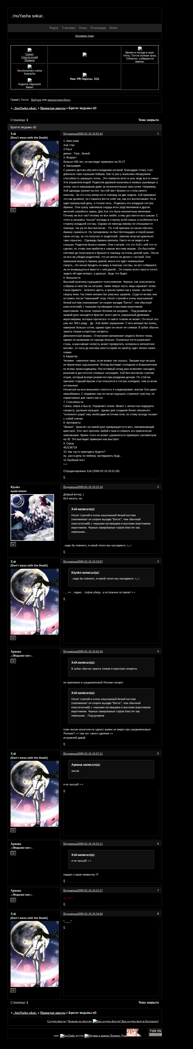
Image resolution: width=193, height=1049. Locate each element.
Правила (30, 60)
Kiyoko (15, 487)
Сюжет (29, 53)
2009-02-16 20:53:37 (90, 890)
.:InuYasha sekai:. (25, 108)
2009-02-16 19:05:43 (90, 133)
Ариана (16, 651)
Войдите (36, 99)
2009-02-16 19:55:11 (90, 843)
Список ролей (29, 57)
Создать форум (56, 1021)
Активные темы (84, 35)
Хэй (13, 134)
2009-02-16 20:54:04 (90, 913)
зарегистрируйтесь (58, 99)
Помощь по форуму (80, 1021)
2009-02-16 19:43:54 (90, 651)
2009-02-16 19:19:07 (90, 561)
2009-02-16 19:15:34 (90, 486)
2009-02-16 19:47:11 (90, 753)
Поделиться (70, 133)
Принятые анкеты (52, 108)
